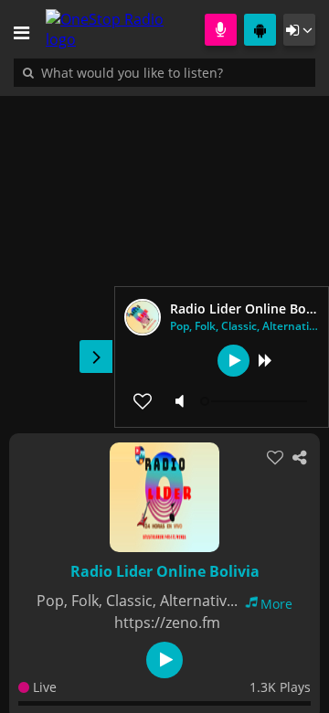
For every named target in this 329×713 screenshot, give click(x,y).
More (276, 603)
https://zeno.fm (167, 622)
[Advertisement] (164, 255)
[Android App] (260, 30)
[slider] (255, 401)
